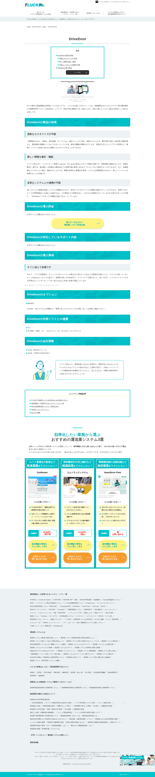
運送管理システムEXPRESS (83, 619)
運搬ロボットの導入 (64, 706)
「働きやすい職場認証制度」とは (80, 725)
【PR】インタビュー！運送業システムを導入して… (50, 735)
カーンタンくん (110, 609)
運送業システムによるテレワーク (79, 644)
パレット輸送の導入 (104, 703)
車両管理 (33, 676)
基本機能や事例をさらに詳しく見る (39, 545)
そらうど (33, 613)
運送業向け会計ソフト (74, 657)
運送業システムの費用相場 (87, 651)
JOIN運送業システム (66, 616)
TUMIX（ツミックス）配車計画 (40, 626)
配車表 (32, 672)
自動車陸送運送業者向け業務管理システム (44, 687)
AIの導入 (96, 706)
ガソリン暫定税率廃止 (65, 712)
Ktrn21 (103, 606)
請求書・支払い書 (77, 672)
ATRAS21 (33, 600)
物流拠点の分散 (35, 706)
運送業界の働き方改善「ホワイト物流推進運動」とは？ (48, 725)
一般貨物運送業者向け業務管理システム (74, 687)
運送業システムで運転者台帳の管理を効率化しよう (78, 638)
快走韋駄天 (98, 609)
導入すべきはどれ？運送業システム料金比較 (74, 223)
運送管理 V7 (88, 609)
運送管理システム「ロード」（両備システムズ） (46, 619)
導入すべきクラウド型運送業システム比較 (40, 13)
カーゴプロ (53, 616)
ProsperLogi (90, 603)
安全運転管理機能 (99, 672)
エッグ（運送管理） (113, 619)
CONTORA (57, 600)
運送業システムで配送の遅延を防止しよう (44, 638)
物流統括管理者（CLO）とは (70, 716)
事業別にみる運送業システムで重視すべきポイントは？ (51, 682)
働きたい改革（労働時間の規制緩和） (42, 712)
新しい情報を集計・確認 (67, 61)
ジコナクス (79, 616)
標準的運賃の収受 (49, 706)
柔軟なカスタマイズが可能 (68, 58)
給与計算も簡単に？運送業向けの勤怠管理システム (47, 657)
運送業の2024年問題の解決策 (40, 699)
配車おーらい (34, 616)
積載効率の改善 (107, 706)
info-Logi (95, 606)
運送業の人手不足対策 (37, 709)
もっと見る (77, 72)
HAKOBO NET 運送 (70, 600)
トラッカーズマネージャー (105, 603)
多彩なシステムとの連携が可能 (69, 65)
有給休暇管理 (112, 672)
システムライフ (91, 616)
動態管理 (41, 676)
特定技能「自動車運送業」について (81, 719)
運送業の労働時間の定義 (55, 722)
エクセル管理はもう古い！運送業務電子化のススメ (49, 667)
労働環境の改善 (79, 709)
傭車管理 (65, 672)
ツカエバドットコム (45, 613)
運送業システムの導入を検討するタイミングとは (83, 641)
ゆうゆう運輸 (35, 412)
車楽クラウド (98, 613)
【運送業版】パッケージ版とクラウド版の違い (45, 654)
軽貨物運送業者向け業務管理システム (102, 687)
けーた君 (109, 616)
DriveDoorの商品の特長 (65, 55)
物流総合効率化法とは (89, 716)
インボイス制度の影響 (37, 722)
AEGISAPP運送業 (86, 600)
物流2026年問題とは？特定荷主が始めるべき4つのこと (48, 719)
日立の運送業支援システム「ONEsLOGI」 (45, 406)
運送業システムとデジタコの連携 (41, 647)
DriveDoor (76, 606)
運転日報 (57, 672)
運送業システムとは (93, 13)
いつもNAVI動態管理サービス (73, 603)
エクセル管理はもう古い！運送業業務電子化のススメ (117, 13)
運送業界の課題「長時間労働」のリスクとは (45, 729)
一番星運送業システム (74, 609)
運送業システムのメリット (66, 651)
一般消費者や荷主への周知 (82, 706)
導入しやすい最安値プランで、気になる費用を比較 (132, 760)
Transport (61, 609)
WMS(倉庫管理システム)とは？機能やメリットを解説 (48, 644)
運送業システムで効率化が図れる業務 (87, 647)
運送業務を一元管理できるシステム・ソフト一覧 (70, 13)
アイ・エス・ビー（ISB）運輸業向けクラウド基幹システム (83, 622)
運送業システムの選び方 (105, 654)
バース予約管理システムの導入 (85, 703)
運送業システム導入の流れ (107, 651)
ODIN (32, 603)
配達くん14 (88, 613)
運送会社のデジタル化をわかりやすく (42, 651)
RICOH (101, 616)
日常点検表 (47, 672)
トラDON (68, 619)
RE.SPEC (52, 609)
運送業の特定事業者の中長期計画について (44, 716)
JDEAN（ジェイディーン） (40, 409)
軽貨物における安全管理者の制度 (106, 719)
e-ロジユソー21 (35, 622)
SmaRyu (44, 616)
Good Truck (86, 606)
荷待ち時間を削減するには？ (75, 722)
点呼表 (39, 672)
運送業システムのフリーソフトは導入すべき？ (79, 654)
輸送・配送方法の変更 (54, 709)
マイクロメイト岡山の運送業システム (48, 603)
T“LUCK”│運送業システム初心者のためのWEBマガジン (114, 2)
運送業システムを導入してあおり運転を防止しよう (47, 641)
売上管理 (88, 672)
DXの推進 (68, 709)
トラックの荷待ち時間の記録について (87, 712)
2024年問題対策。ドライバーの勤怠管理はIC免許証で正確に (52, 703)
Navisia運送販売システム (111, 600)
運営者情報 (34, 742)
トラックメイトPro (75, 613)
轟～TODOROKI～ (60, 613)
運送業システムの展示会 (110, 641)
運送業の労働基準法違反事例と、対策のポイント (104, 722)
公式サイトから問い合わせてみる (39, 557)
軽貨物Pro (97, 600)
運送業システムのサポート (63, 647)
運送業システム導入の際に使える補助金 (97, 657)
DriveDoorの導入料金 (65, 68)
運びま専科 (109, 613)
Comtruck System (45, 600)
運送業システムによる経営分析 (103, 644)
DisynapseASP (66, 606)
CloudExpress (58, 626)
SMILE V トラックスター (38, 609)
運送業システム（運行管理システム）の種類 (45, 660)
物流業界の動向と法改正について (42, 694)
